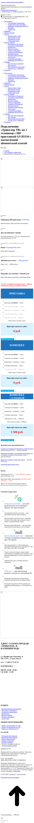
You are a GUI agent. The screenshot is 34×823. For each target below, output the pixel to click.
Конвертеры (5, 714)
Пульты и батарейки (8, 717)
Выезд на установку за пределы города (13, 460)
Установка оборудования (9, 736)
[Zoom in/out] (7, 820)
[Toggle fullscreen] (5, 820)
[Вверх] (17, 812)
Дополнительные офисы (9, 745)
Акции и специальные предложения (12, 2)
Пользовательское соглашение (10, 777)
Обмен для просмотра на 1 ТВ (11, 725)
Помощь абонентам (8, 741)
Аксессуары (5, 718)
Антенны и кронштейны (9, 712)
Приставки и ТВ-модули (9, 710)
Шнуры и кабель (7, 715)
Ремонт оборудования (8, 739)
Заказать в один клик (7, 339)
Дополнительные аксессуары (10, 464)
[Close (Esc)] (1, 820)
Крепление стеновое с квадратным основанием (15, 453)
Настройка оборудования (9, 737)
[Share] (3, 820)
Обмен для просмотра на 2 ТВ (11, 727)
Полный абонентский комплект (11, 709)
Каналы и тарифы (7, 742)
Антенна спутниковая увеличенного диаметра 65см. (17, 449)
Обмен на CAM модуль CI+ (10, 729)
